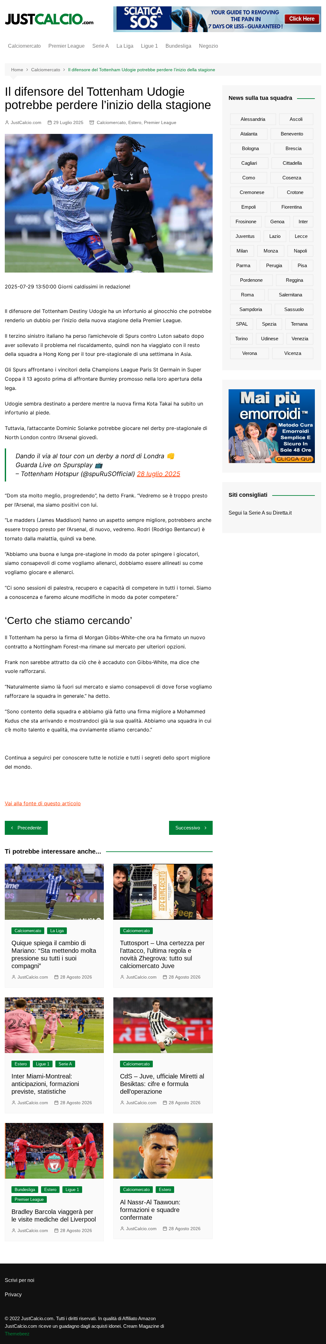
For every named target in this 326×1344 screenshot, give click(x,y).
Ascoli (296, 119)
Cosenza (291, 177)
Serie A (100, 46)
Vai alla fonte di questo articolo (43, 803)
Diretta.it (282, 513)
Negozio (208, 46)
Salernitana (290, 294)
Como (248, 177)
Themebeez (17, 1333)
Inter (303, 221)
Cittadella (292, 163)
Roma (247, 294)
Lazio (274, 236)
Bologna (250, 148)
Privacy (13, 1294)
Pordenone (251, 280)
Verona (249, 353)
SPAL (242, 324)
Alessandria (253, 119)
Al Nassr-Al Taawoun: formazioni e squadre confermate (150, 1210)
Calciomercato (24, 46)
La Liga (125, 46)
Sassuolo (294, 309)
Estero (134, 122)
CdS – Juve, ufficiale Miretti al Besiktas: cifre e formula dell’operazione (162, 1084)
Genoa (277, 221)
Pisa (302, 265)
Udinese (269, 338)
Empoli (248, 207)
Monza (271, 250)
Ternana (299, 324)
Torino (241, 338)
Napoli (300, 250)
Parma (243, 265)
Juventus (245, 236)
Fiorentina (291, 207)
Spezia (269, 324)
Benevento (292, 133)
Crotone (295, 192)
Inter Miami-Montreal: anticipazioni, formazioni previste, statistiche (45, 1084)
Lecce (301, 236)
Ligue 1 (149, 46)
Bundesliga (178, 46)
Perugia (274, 265)
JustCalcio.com (26, 122)
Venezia (300, 338)
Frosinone (246, 221)
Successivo (187, 827)
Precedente (29, 827)
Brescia (293, 148)
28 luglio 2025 (158, 474)
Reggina (294, 280)
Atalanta (248, 133)
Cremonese (252, 192)
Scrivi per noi (19, 1280)
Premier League (66, 46)
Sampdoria (250, 309)
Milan (242, 250)
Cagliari (249, 163)
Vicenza (292, 353)
